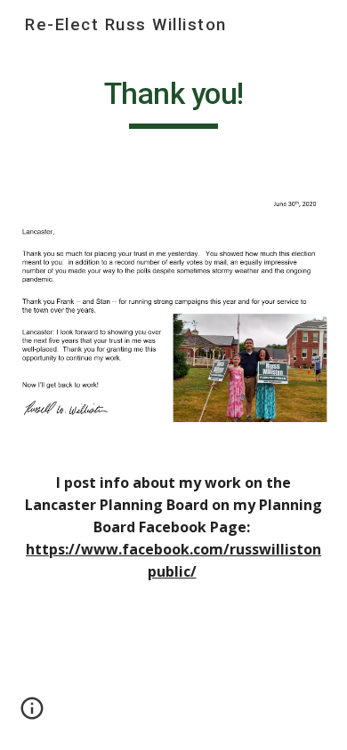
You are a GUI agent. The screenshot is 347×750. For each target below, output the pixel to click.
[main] (173, 102)
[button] (32, 714)
